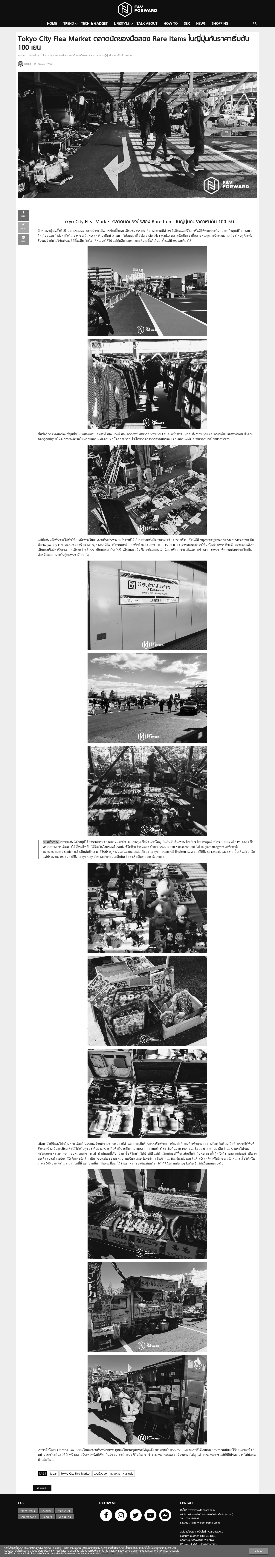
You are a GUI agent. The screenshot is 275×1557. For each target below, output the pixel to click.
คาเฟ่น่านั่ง (64, 1511)
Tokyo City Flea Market (75, 1474)
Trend (68, 24)
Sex (187, 24)
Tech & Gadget (94, 24)
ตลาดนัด (128, 1474)
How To (171, 24)
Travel (32, 56)
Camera (47, 1517)
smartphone (28, 1517)
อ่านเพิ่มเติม (107, 1554)
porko (27, 64)
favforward (28, 1511)
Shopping (220, 24)
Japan (53, 1474)
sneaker (46, 1511)
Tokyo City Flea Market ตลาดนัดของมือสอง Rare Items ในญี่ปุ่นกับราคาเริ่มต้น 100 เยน (86, 56)
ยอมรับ (259, 1551)
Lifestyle (121, 24)
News (201, 24)
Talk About (147, 24)
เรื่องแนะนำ (42, 1488)
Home (52, 24)
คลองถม (115, 1474)
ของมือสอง (100, 1474)
